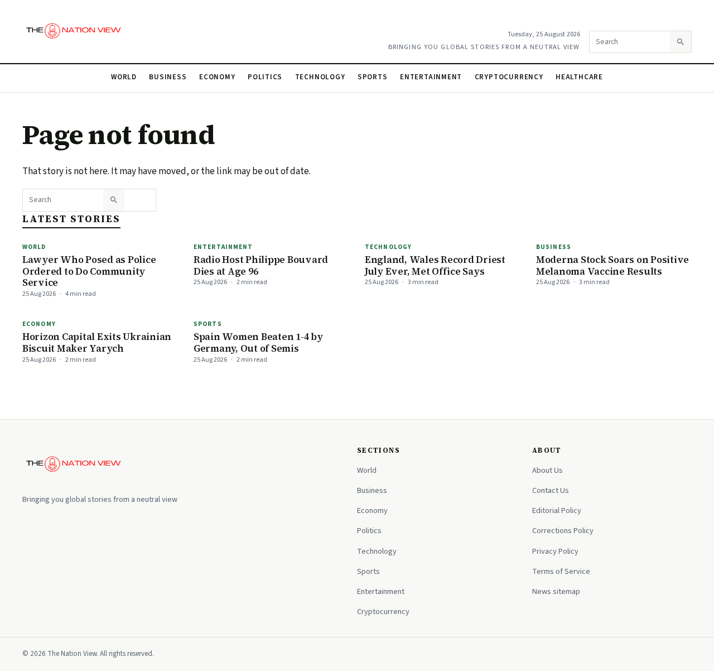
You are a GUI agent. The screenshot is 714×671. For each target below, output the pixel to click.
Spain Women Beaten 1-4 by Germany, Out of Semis (258, 342)
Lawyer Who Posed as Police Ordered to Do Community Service (89, 271)
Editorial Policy (556, 510)
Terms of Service (561, 571)
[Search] (680, 41)
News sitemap (556, 591)
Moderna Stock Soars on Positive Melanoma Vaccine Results (612, 265)
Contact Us (550, 490)
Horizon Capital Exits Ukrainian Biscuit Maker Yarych (96, 342)
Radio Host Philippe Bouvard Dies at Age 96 (261, 265)
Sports (373, 77)
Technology (320, 77)
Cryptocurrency (509, 77)
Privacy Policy (555, 551)
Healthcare (579, 77)
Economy (217, 77)
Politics (265, 77)
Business (167, 77)
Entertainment (431, 77)
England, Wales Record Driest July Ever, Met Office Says (435, 265)
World (124, 77)
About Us (547, 470)
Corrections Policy (563, 530)
